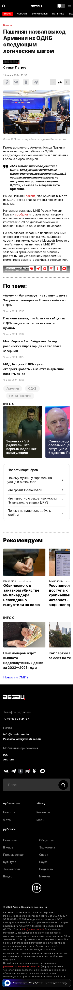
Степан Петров (15, 67)
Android (8, 759)
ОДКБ (32, 388)
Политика (58, 13)
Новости (22, 13)
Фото (7, 820)
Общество (9, 581)
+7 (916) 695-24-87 (16, 718)
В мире (7, 25)
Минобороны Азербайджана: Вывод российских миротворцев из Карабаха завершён (32, 346)
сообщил (21, 214)
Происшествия (13, 854)
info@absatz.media (16, 734)
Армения (12, 388)
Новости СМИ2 (15, 677)
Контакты (43, 812)
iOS (5, 754)
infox (8, 404)
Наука (43, 862)
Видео (8, 13)
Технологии (56, 581)
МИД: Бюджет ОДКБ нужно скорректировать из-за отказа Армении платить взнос (33, 368)
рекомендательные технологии (21, 966)
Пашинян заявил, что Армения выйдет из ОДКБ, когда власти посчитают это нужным (34, 323)
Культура (9, 862)
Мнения (44, 876)
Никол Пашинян (20, 395)
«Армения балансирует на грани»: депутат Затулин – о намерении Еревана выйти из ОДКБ (36, 300)
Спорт (43, 854)
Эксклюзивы (40, 13)
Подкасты (46, 869)
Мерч (40, 820)
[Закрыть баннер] (66, 983)
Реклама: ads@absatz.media (22, 739)
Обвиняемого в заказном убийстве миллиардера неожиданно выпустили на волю (21, 595)
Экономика (47, 847)
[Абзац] (36, 6)
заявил (30, 196)
